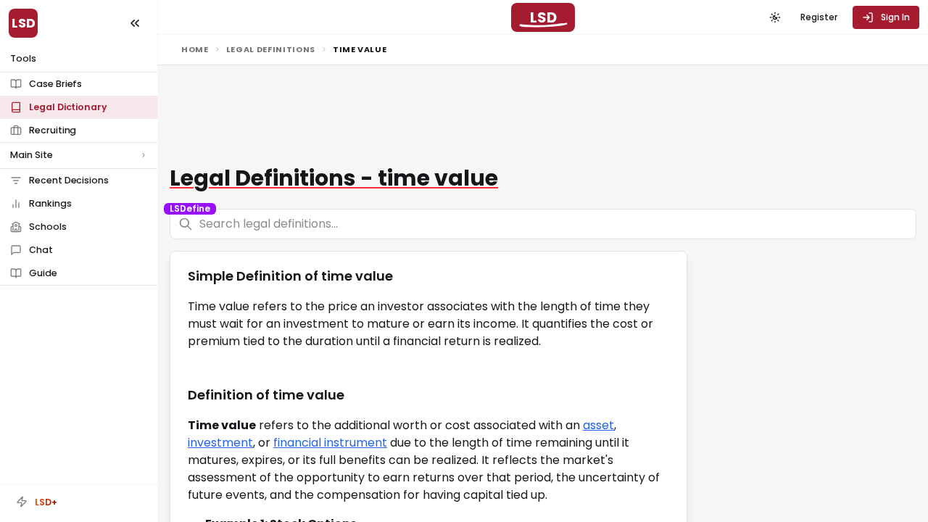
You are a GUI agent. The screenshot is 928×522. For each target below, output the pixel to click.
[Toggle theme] (775, 17)
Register (818, 17)
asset (598, 425)
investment (220, 442)
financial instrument (330, 442)
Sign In (895, 17)
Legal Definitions (270, 49)
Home (195, 49)
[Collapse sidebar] (135, 23)
